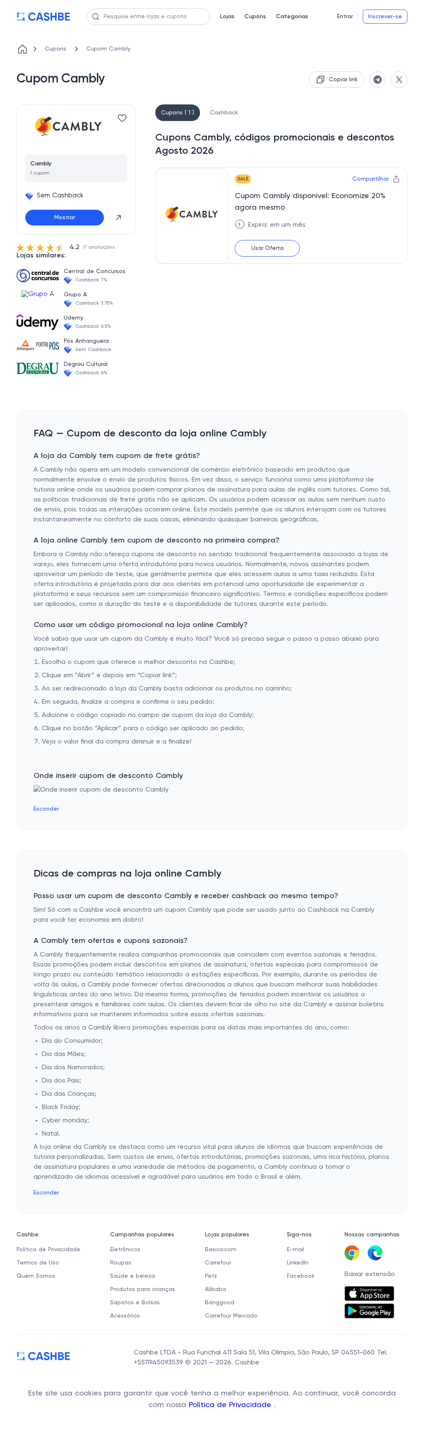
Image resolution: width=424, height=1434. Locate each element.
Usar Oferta (267, 248)
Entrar (345, 16)
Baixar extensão (369, 1274)
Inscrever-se (385, 16)
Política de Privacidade (231, 1405)
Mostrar (64, 217)
